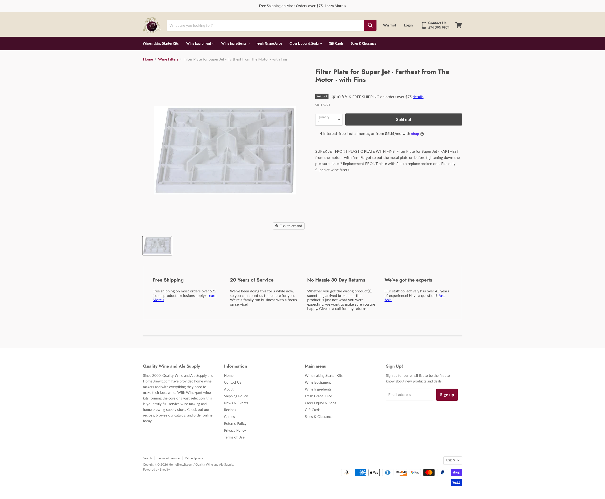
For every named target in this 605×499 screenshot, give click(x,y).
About (228, 389)
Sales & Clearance (363, 43)
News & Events (236, 403)
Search (147, 458)
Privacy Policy (235, 430)
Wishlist (389, 25)
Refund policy (194, 458)
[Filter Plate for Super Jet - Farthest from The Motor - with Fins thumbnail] (157, 245)
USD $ (450, 460)
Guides (229, 416)
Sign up (447, 394)
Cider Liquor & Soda (304, 43)
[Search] (370, 25)
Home (148, 59)
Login (408, 25)
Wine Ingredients (234, 43)
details (418, 96)
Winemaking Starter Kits (161, 43)
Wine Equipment (199, 43)
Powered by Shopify (156, 469)
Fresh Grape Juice (269, 43)
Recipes (230, 410)
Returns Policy (235, 423)
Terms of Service (168, 458)
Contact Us (232, 382)
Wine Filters (168, 59)
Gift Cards (336, 43)
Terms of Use (234, 437)
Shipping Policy (236, 396)
